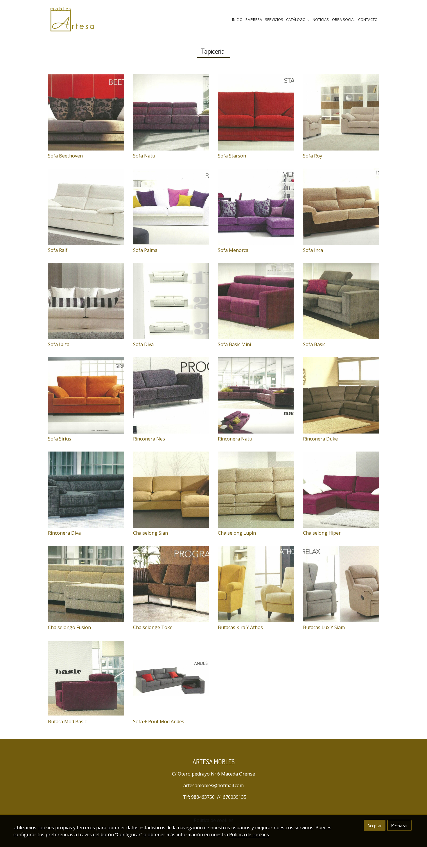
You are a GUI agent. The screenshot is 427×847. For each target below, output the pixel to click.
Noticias (321, 19)
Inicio (237, 19)
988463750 (203, 797)
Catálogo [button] (296, 19)
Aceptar (374, 825)
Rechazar (399, 825)
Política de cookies (249, 834)
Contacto (368, 19)
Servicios (274, 19)
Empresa (253, 19)
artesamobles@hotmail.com (213, 785)
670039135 (234, 797)
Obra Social (343, 19)
